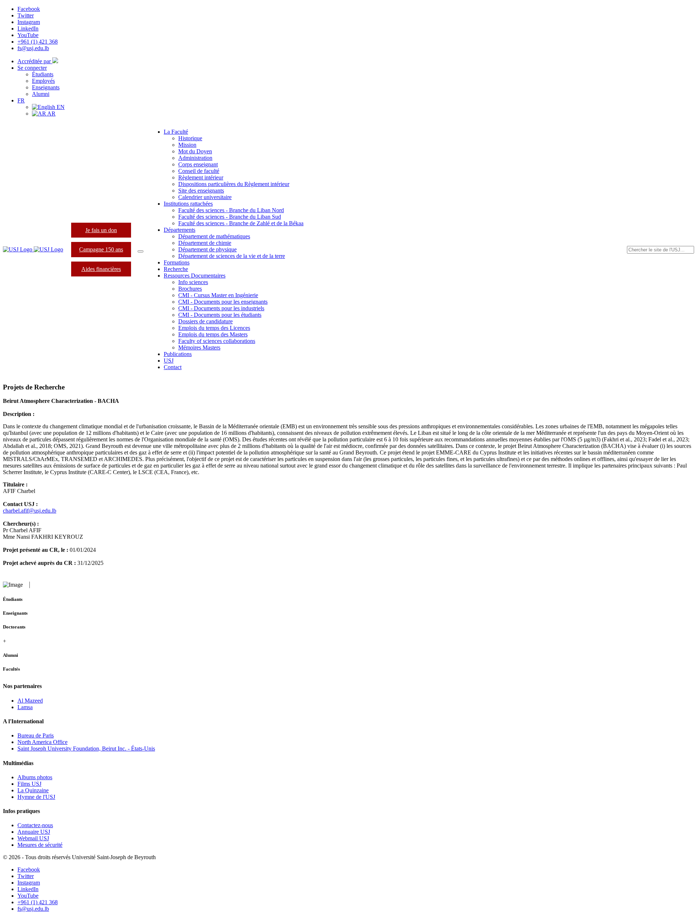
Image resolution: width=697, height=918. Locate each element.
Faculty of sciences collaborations (216, 341)
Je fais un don (101, 230)
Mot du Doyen (195, 151)
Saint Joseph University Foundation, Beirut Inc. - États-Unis (86, 748)
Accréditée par (34, 61)
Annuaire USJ (33, 832)
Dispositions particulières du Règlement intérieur (233, 184)
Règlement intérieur (200, 177)
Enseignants (46, 87)
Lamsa (25, 707)
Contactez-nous (35, 825)
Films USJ (29, 784)
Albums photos (34, 777)
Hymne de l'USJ (36, 797)
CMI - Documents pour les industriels (221, 308)
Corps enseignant (198, 164)
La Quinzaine (33, 790)
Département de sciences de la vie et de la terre (231, 256)
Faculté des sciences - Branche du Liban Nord (231, 210)
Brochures (190, 289)
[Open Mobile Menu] (140, 251)
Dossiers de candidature (205, 321)
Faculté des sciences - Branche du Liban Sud (229, 217)
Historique (190, 138)
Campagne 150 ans (101, 249)
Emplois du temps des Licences (214, 328)
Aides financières (101, 269)
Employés (43, 81)
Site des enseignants (201, 190)
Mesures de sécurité (39, 845)
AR (51, 113)
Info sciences (193, 282)
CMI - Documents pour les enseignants (223, 302)
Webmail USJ (33, 838)
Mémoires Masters (199, 347)
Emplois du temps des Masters (213, 334)
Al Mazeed (30, 700)
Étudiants (42, 74)
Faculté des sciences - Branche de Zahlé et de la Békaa (240, 223)
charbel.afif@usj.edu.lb (29, 510)
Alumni (40, 94)
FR (21, 100)
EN (60, 107)
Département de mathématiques (214, 236)
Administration (195, 158)
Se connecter (32, 68)
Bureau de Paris (35, 735)
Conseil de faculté (198, 171)
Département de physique (207, 249)
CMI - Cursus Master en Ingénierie (218, 295)
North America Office (42, 742)
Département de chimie (204, 243)
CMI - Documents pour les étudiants (219, 315)
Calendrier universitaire (205, 197)
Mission (187, 145)
